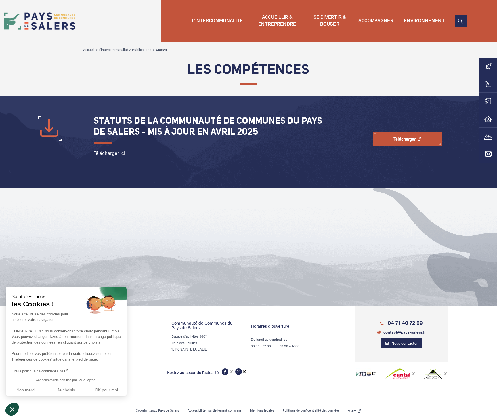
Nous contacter (404, 343)
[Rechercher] (461, 21)
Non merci (25, 390)
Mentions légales (262, 410)
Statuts (161, 49)
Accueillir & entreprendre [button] (277, 21)
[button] (12, 409)
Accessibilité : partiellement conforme (214, 410)
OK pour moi (106, 390)
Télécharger (404, 139)
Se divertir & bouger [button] (330, 21)
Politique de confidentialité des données (311, 410)
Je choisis (66, 390)
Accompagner (375, 20)
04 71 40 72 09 (404, 322)
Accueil (88, 49)
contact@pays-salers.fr (404, 332)
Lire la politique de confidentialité (37, 371)
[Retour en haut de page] (450, 395)
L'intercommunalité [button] (217, 20)
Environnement (424, 20)
